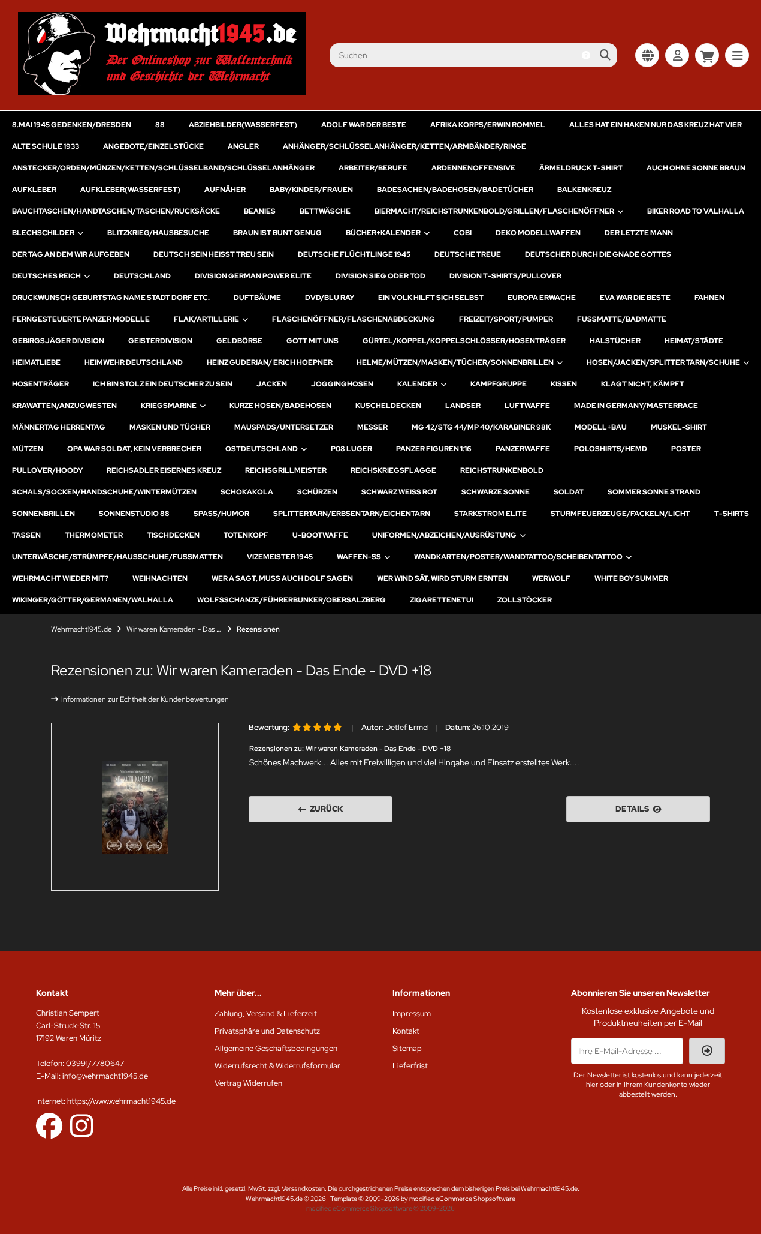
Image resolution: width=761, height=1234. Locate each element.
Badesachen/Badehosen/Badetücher (455, 189)
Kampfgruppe (498, 384)
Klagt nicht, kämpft (642, 384)
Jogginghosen (342, 384)
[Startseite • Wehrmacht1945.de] (162, 91)
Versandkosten (303, 1188)
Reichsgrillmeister (286, 470)
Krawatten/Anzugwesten (64, 405)
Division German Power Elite (253, 276)
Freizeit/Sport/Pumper (506, 319)
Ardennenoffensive (473, 168)
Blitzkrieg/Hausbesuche (158, 233)
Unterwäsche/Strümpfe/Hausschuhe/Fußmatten (117, 557)
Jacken (271, 384)
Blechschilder (43, 233)
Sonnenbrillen (43, 513)
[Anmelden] (677, 55)
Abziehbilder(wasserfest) (243, 125)
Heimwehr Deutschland (133, 362)
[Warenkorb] (707, 55)
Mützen (27, 449)
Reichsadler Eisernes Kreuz (164, 470)
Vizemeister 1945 (280, 557)
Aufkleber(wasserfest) (130, 189)
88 (160, 125)
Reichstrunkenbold (501, 470)
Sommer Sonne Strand (654, 492)
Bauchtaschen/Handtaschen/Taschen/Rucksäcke (116, 211)
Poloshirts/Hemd (610, 449)
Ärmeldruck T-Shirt (581, 168)
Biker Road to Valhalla (695, 211)
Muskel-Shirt (679, 427)
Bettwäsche (325, 211)
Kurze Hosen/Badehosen (280, 405)
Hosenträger (40, 384)
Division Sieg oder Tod (380, 276)
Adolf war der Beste (363, 125)
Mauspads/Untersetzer (283, 427)
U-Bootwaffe (320, 535)
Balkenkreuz (584, 189)
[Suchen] (605, 55)
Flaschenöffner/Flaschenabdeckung (353, 319)
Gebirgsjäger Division (58, 341)
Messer (372, 427)
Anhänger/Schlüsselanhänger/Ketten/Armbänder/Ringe (404, 146)
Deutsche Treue (467, 254)
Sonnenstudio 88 (134, 513)
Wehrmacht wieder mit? (60, 578)
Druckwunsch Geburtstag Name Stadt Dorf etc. (111, 297)
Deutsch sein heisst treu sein (213, 254)
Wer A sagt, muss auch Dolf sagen (282, 578)
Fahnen (709, 297)
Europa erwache (542, 297)
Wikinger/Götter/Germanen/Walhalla (92, 600)
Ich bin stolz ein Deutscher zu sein (162, 384)
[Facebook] (49, 1125)
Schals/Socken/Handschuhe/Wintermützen (104, 492)
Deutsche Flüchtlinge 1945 (354, 254)
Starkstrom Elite (490, 513)
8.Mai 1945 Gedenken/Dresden (71, 125)
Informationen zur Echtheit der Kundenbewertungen (145, 699)
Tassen (26, 535)
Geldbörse (239, 341)
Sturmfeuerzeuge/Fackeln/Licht (620, 513)
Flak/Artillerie (206, 319)
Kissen (564, 384)
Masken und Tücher (169, 427)
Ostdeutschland (261, 449)
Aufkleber (34, 189)
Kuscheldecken (388, 405)
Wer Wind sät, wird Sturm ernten (442, 578)
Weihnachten (160, 578)
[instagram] (81, 1125)
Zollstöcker (524, 600)
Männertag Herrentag (58, 427)
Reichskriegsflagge (393, 470)
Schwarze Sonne (495, 492)
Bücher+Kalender (383, 233)
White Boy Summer (631, 578)
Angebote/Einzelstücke (153, 146)
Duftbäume (257, 297)
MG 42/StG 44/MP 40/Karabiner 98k (481, 427)
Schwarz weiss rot (399, 492)
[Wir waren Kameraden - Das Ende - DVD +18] (135, 806)
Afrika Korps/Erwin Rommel (487, 125)
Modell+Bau (601, 427)
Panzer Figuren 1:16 (434, 449)
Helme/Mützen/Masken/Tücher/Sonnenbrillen (455, 362)
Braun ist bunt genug (277, 233)
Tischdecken (173, 535)
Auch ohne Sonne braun (696, 168)
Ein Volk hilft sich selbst (431, 297)
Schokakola (247, 492)
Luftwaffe (527, 405)
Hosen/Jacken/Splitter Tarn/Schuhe (663, 362)
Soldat (569, 492)
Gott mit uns (312, 341)
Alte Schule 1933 (45, 146)
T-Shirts (731, 513)
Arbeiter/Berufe (373, 168)
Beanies (260, 211)
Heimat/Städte (694, 341)
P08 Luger (351, 449)
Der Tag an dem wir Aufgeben (70, 254)
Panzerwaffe (523, 449)
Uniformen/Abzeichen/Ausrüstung (444, 535)
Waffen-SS (359, 557)
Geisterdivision (160, 341)
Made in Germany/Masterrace (636, 405)
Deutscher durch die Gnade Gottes (598, 254)
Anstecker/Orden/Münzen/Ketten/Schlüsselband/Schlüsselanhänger (163, 168)
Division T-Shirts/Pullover (505, 276)
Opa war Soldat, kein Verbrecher (134, 449)
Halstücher (615, 341)
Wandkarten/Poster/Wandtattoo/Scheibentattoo (518, 557)
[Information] (586, 55)
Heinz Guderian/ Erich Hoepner (270, 362)
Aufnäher (225, 189)
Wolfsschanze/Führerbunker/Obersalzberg (291, 600)
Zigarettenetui (441, 600)
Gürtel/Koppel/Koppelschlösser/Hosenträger (464, 341)
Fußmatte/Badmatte (621, 319)
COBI (463, 233)
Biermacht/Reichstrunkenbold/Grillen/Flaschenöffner (494, 211)
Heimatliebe (36, 362)
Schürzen (317, 492)
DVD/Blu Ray (329, 297)
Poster (686, 449)
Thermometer (94, 535)
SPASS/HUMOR (221, 513)
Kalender (417, 384)
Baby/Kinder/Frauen (311, 189)
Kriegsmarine (169, 405)
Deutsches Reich (46, 276)
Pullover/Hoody (47, 470)
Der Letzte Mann (639, 233)
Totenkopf (246, 535)
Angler (243, 146)
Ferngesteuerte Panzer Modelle (81, 319)
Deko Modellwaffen (538, 233)
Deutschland (142, 276)
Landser (463, 405)
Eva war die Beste (635, 297)
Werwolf (551, 578)
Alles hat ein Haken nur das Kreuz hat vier (655, 125)
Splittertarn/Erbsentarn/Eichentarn (351, 513)
